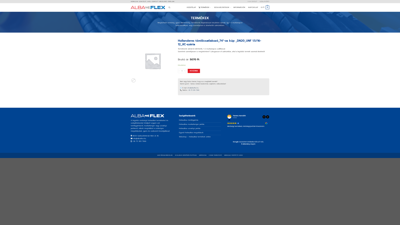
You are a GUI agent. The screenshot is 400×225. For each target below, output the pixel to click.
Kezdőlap (191, 7)
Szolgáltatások (221, 7)
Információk (239, 7)
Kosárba (194, 71)
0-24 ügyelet (252, 1)
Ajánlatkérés (264, 1)
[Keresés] (169, 7)
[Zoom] (133, 80)
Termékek (205, 7)
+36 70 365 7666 (193, 90)
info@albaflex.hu (193, 88)
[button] (267, 116)
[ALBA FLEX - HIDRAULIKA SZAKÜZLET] (148, 7)
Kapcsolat (253, 7)
